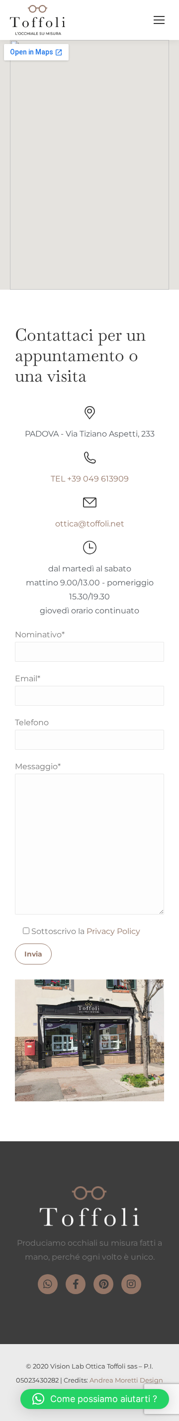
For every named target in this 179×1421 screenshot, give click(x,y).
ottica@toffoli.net (89, 523)
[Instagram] (131, 1284)
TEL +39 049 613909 (90, 478)
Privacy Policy (113, 931)
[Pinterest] (103, 1284)
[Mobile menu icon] (159, 20)
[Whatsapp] (48, 1284)
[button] (94, 1399)
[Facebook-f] (76, 1284)
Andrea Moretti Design (126, 1380)
